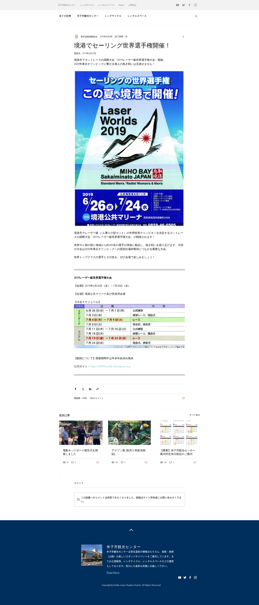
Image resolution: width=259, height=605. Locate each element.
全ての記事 (65, 16)
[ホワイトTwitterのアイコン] (185, 577)
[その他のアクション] (183, 36)
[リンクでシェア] (97, 389)
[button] (196, 16)
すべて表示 (194, 415)
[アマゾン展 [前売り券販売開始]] (129, 433)
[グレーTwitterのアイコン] (183, 5)
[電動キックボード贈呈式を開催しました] (81, 433)
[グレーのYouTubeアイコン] (177, 5)
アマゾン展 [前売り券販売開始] (128, 452)
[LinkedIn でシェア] (90, 389)
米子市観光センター (88, 16)
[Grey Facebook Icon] (189, 5)
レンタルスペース (137, 16)
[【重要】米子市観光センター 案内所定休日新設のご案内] (178, 433)
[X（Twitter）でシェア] (82, 389)
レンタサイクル (113, 16)
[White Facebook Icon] (190, 577)
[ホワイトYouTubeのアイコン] (180, 577)
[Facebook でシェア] (75, 389)
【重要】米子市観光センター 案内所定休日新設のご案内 (177, 452)
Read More (113, 572)
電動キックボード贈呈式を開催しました (80, 452)
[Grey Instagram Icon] (195, 5)
